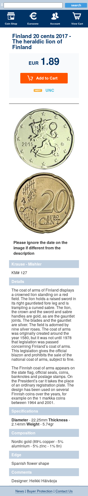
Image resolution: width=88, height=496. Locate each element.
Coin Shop (11, 23)
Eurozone (33, 23)
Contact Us (64, 491)
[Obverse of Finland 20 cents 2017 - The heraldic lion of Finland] (44, 169)
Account (55, 23)
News (19, 491)
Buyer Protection (40, 491)
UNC (49, 90)
